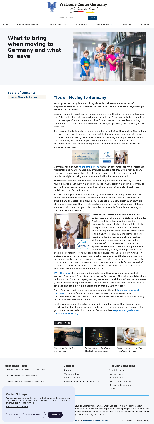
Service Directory (72, 378)
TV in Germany (62, 273)
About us (68, 370)
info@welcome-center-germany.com (81, 381)
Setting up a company (120, 381)
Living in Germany (27, 25)
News (6, 25)
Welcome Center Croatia (96, 421)
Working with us (71, 374)
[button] (6, 24)
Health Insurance (117, 378)
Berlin (145, 25)
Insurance (103, 25)
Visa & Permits (57, 25)
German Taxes (116, 374)
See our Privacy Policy (17, 406)
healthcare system (89, 166)
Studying (125, 25)
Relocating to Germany (120, 385)
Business (81, 25)
